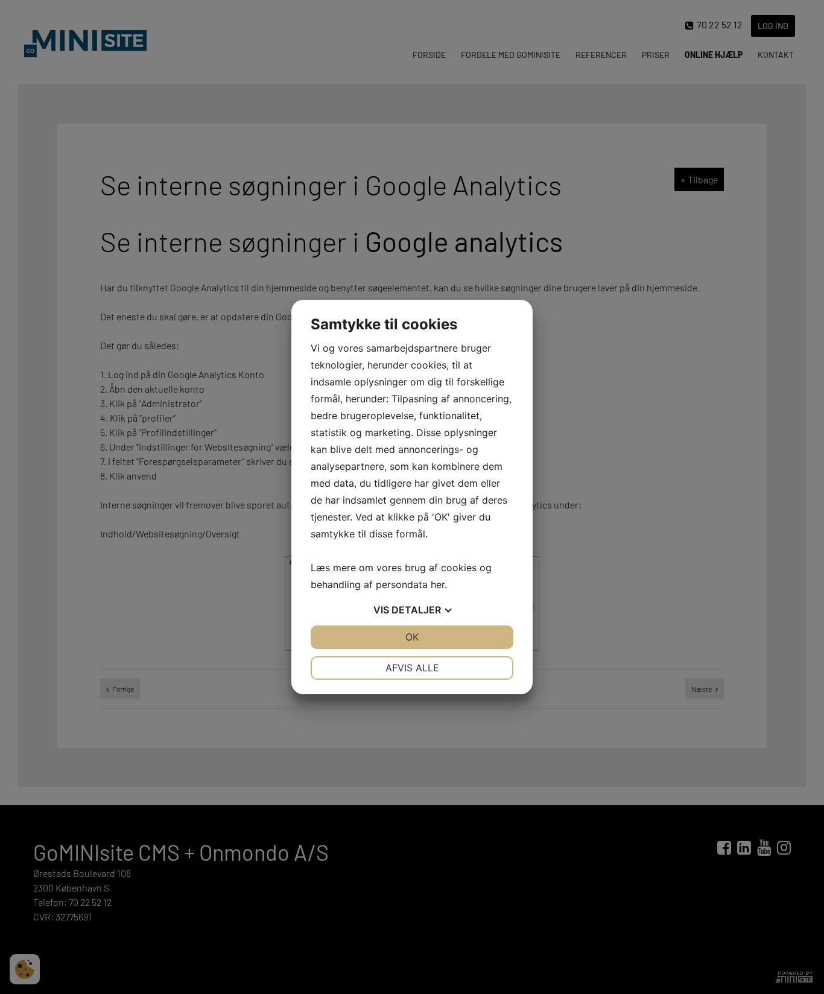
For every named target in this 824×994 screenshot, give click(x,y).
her (438, 584)
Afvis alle (412, 668)
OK (412, 637)
